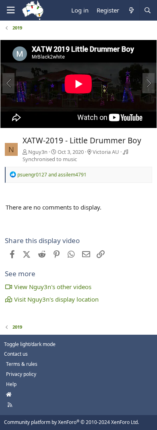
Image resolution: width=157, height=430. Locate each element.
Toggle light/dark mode (30, 344)
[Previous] (8, 83)
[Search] (147, 10)
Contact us (16, 353)
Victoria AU (106, 151)
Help (11, 384)
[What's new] (131, 10)
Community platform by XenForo (71, 422)
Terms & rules (21, 364)
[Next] (149, 83)
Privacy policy (21, 374)
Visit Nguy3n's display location (56, 299)
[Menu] (10, 10)
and (52, 174)
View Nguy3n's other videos (52, 287)
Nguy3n (38, 151)
